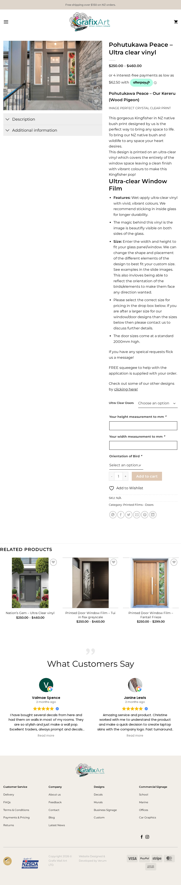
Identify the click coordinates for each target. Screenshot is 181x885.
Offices (143, 810)
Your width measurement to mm (137, 437)
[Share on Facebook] (120, 514)
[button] (6, 21)
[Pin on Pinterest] (144, 514)
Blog (52, 817)
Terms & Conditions (16, 810)
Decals (98, 794)
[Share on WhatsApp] (113, 514)
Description (23, 119)
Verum (102, 860)
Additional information (34, 130)
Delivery (8, 794)
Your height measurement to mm (137, 417)
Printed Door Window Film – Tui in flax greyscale (90, 615)
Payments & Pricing (16, 817)
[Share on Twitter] (128, 514)
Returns (8, 825)
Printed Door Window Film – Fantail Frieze (150, 615)
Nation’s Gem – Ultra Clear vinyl (30, 613)
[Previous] (11, 75)
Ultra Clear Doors (121, 403)
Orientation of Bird (125, 456)
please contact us (150, 322)
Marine (143, 802)
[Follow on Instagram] (147, 837)
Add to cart (147, 476)
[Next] (95, 75)
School (143, 794)
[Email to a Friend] (136, 514)
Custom (99, 817)
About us (55, 794)
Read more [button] (46, 736)
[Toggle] (7, 120)
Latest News (57, 825)
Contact (54, 810)
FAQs (7, 802)
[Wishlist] (96, 101)
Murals (98, 802)
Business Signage (105, 810)
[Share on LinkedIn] (152, 514)
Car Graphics (147, 817)
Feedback (55, 802)
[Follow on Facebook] (142, 837)
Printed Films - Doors (138, 504)
